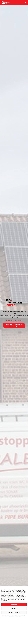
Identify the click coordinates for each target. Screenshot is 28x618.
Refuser (14, 608)
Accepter (14, 604)
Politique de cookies (7, 615)
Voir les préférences (14, 612)
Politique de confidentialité (18, 615)
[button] (26, 587)
